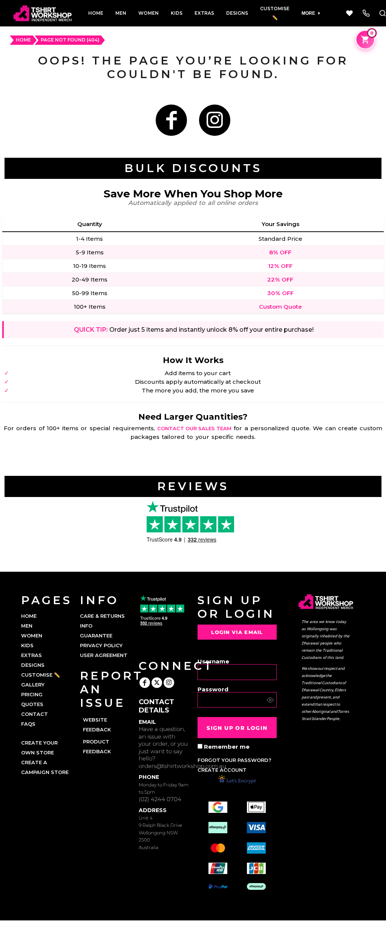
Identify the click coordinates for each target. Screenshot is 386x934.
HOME (23, 40)
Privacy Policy (101, 645)
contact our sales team (194, 428)
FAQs (28, 724)
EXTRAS (31, 655)
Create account (222, 770)
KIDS (27, 645)
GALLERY (32, 685)
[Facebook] (171, 120)
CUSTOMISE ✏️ (40, 675)
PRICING (32, 694)
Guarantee (96, 635)
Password (213, 689)
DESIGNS (32, 665)
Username (213, 661)
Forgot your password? (234, 760)
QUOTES (32, 704)
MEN (26, 626)
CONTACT (34, 714)
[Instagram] (214, 120)
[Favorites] (349, 13)
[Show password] (270, 700)
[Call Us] (366, 13)
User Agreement (103, 655)
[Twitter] (157, 682)
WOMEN (31, 635)
